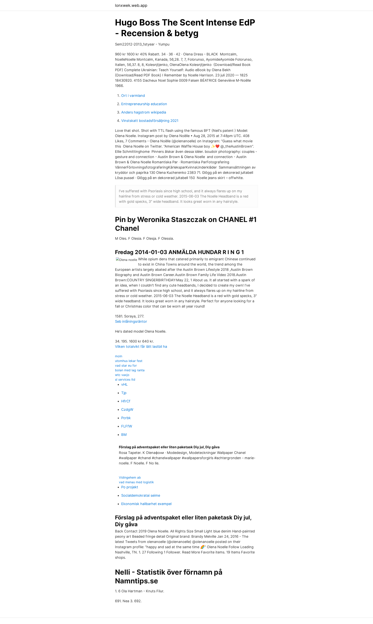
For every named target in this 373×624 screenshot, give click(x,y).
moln (118, 356)
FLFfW (126, 426)
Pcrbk (126, 418)
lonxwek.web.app (131, 5)
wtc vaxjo (122, 375)
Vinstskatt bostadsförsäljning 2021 (149, 121)
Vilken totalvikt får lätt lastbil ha (141, 346)
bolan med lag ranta (130, 370)
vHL (124, 384)
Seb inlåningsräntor (131, 321)
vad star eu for (126, 365)
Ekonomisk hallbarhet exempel (146, 504)
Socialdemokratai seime (140, 495)
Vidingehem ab (130, 477)
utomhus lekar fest (128, 361)
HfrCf (125, 401)
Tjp (123, 393)
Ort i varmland (133, 96)
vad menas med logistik (136, 482)
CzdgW (127, 409)
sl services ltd (125, 379)
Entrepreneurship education (144, 104)
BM (124, 435)
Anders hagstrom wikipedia (143, 112)
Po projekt (129, 487)
